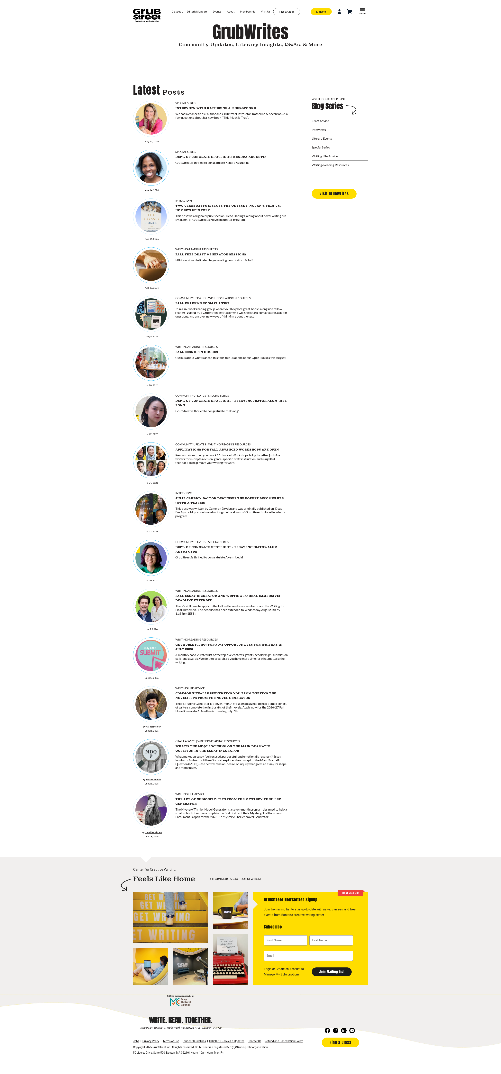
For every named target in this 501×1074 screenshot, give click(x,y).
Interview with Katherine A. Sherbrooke (215, 108)
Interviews (183, 200)
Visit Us (265, 11)
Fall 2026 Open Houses (196, 352)
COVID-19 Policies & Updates (226, 1041)
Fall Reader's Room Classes (202, 303)
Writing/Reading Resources (196, 249)
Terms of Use (171, 1041)
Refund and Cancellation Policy (284, 1041)
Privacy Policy (150, 1041)
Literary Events (322, 138)
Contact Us (254, 1041)
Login (267, 969)
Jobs (136, 1041)
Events (217, 11)
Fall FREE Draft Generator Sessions (210, 254)
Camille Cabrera (153, 832)
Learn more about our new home (237, 878)
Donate (321, 11)
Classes (176, 11)
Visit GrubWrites (334, 194)
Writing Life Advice (190, 688)
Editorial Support (197, 11)
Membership (247, 11)
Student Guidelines (194, 1041)
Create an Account (288, 969)
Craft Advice (185, 741)
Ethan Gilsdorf (153, 779)
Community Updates (190, 298)
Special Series (185, 103)
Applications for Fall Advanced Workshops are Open (227, 449)
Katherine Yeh (153, 726)
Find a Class (286, 11)
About (231, 11)
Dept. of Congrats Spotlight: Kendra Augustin (221, 157)
